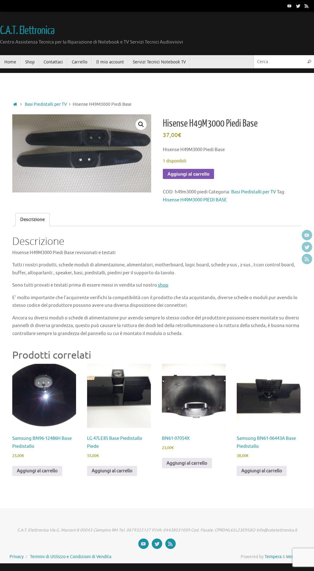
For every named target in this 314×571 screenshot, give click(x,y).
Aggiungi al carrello (188, 174)
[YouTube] (289, 6)
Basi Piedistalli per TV (46, 104)
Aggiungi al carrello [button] (37, 471)
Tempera (273, 556)
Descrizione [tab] (32, 220)
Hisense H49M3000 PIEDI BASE (195, 200)
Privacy (17, 556)
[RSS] (306, 6)
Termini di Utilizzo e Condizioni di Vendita (70, 556)
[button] (141, 124)
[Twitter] (298, 6)
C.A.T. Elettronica (27, 31)
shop (163, 285)
